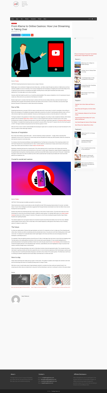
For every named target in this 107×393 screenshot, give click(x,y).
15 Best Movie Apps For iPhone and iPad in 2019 (60, 287)
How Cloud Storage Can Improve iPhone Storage (85, 122)
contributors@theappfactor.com (49, 381)
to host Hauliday (56, 241)
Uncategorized (14, 23)
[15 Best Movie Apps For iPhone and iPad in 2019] (60, 279)
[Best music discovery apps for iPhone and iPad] (20, 279)
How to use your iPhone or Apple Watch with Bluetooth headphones (87, 164)
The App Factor (16, 4)
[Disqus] (41, 321)
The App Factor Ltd (55, 391)
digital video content (28, 118)
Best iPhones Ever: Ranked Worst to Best (84, 125)
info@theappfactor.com (48, 377)
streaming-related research (64, 120)
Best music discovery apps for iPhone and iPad (20, 287)
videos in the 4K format (38, 145)
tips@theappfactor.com (47, 383)
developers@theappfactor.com (48, 379)
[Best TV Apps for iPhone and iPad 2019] (40, 279)
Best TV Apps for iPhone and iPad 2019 (39, 287)
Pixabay (17, 81)
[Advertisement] (72, 8)
